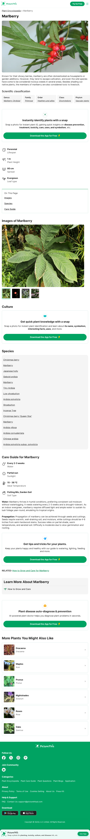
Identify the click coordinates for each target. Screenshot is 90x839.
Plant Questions (44, 781)
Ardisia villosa (10, 427)
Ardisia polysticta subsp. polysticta (20, 444)
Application (70, 781)
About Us (50, 791)
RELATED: (25, 570)
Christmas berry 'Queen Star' (17, 416)
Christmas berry (11, 360)
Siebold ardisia (10, 376)
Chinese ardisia (10, 439)
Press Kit (60, 791)
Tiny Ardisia (9, 388)
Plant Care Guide (28, 781)
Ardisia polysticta (11, 399)
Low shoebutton (11, 393)
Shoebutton (9, 405)
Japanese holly (10, 371)
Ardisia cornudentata (13, 433)
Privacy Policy (8, 791)
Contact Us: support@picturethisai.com (24, 801)
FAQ (3, 801)
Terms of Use (22, 791)
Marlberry (8, 365)
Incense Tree (9, 410)
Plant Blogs (58, 781)
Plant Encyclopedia (11, 11)
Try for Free (77, 4)
